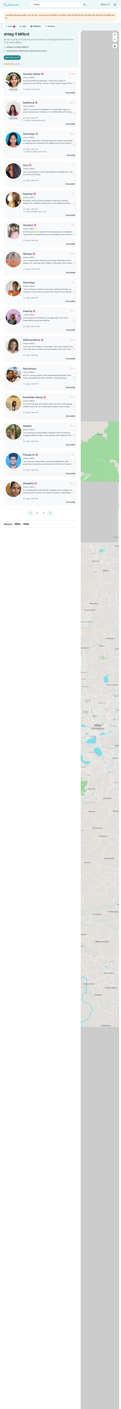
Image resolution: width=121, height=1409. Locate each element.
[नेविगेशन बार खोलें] (115, 4)
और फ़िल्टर (51, 26)
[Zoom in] (114, 34)
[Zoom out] (114, 39)
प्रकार (11, 26)
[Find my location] (114, 46)
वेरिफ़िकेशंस (36, 26)
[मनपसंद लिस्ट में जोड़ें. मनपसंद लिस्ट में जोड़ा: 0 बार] (72, 165)
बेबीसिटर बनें (105, 4)
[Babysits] (11, 4)
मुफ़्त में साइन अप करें (12, 57)
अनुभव (24, 26)
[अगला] (50, 513)
